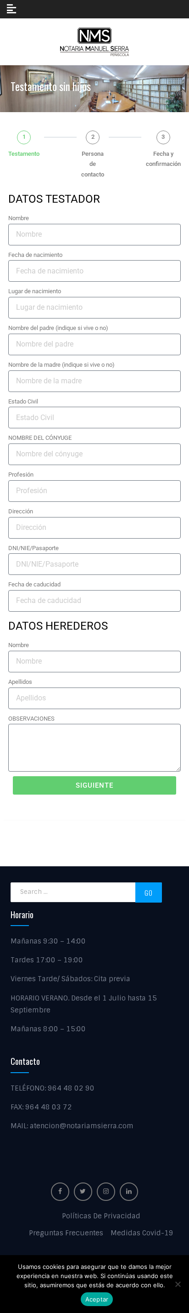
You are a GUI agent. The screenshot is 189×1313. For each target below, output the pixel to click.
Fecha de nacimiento (35, 254)
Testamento (23, 153)
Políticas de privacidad (101, 1216)
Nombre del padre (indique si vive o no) (58, 327)
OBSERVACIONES (31, 718)
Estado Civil (23, 401)
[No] (177, 1284)
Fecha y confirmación (163, 159)
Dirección (20, 511)
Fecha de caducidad (34, 584)
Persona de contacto (92, 164)
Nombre (18, 218)
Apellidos (20, 681)
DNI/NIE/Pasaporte (33, 548)
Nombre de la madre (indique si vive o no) (61, 364)
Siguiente (94, 785)
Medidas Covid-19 (142, 1233)
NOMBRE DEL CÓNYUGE (40, 437)
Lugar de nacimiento (34, 291)
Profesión (20, 474)
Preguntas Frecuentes (66, 1233)
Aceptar (97, 1299)
